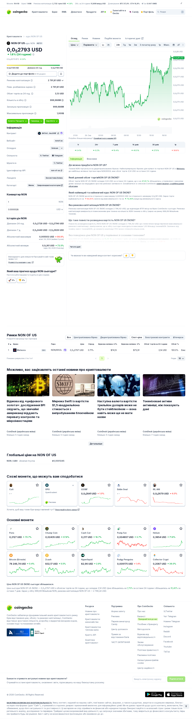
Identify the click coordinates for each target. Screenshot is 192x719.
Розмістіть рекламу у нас (19, 262)
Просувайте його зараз (66, 509)
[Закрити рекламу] (73, 485)
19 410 (16, 4)
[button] (59, 141)
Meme (143, 241)
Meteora (180, 168)
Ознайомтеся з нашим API (105, 138)
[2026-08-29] (173, 45)
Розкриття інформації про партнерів (22, 339)
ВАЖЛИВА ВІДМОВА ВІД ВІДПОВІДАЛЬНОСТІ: (29, 703)
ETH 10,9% (135, 4)
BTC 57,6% (124, 4)
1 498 (29, 4)
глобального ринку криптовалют (153, 239)
